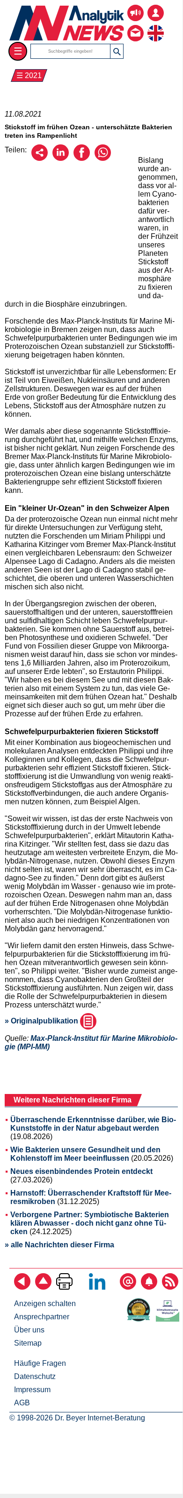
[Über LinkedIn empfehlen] (60, 158)
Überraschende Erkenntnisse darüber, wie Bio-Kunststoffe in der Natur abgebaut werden (93, 1124)
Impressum (32, 1390)
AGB (22, 1403)
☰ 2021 (29, 75)
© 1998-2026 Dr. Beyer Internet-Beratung (77, 1418)
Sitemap (28, 1343)
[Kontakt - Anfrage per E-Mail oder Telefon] (135, 26)
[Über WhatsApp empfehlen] (103, 158)
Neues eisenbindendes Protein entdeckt (81, 1171)
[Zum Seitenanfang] (43, 1287)
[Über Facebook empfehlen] (81, 158)
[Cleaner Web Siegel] (169, 1319)
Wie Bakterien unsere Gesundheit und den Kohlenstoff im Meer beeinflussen (85, 1154)
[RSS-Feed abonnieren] (170, 1287)
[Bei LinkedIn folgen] (97, 1287)
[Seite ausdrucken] (64, 1287)
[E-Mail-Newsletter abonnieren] (128, 1287)
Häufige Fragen (40, 1363)
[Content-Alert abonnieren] (149, 1287)
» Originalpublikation (42, 1021)
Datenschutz (35, 1376)
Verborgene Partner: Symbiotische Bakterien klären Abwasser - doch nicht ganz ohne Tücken (89, 1223)
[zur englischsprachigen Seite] (155, 26)
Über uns (29, 1330)
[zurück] (22, 1287)
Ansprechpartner (41, 1317)
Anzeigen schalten (45, 1304)
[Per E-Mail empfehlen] (39, 158)
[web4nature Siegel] (140, 1319)
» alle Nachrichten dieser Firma (59, 1245)
